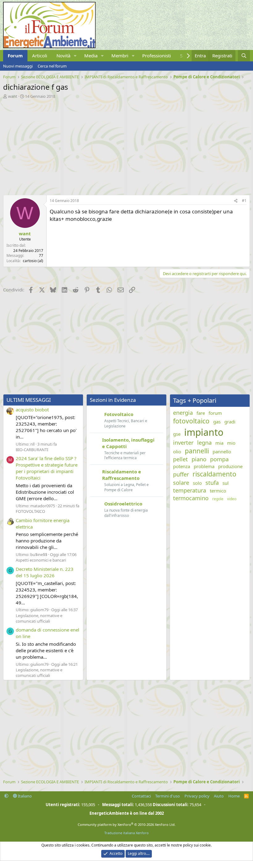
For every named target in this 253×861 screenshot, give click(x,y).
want (12, 96)
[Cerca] (244, 55)
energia (183, 412)
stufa (212, 482)
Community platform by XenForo (127, 824)
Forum (15, 55)
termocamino (191, 498)
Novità (63, 55)
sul (225, 483)
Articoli (39, 55)
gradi (229, 421)
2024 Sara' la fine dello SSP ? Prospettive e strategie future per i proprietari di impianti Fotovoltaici (46, 468)
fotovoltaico (191, 421)
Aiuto (219, 796)
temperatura (189, 490)
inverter (183, 442)
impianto (203, 432)
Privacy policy (197, 796)
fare (201, 413)
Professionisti (156, 55)
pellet (180, 459)
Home (234, 796)
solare (181, 482)
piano (199, 459)
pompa (219, 459)
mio (231, 443)
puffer (181, 474)
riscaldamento (214, 474)
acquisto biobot (32, 409)
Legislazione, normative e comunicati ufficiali (39, 618)
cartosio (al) (33, 260)
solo (197, 483)
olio (177, 451)
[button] (75, 55)
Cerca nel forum (52, 66)
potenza (181, 466)
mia (219, 443)
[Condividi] (236, 200)
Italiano (24, 796)
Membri (119, 55)
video (231, 498)
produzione (230, 466)
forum (215, 413)
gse (176, 434)
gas (217, 421)
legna (204, 442)
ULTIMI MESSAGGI (28, 399)
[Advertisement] (126, 145)
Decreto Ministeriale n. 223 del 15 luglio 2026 (44, 572)
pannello (222, 451)
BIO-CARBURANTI (32, 449)
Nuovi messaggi (18, 66)
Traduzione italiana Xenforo (126, 832)
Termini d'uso (167, 796)
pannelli (197, 451)
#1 (244, 200)
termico (218, 491)
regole (217, 498)
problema (204, 466)
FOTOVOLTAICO (30, 511)
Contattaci (141, 796)
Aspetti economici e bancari (41, 560)
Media (90, 55)
